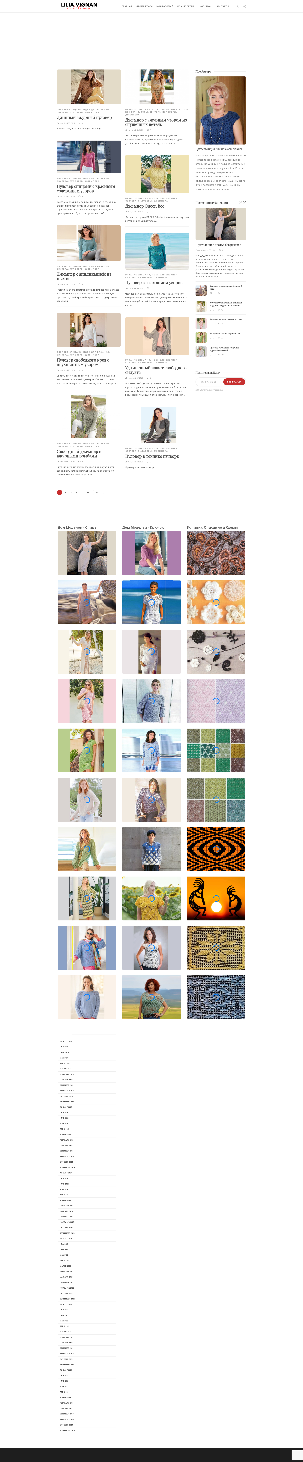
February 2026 (66, 1074)
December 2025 (66, 1085)
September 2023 (67, 1233)
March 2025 (65, 1134)
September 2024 (67, 1167)
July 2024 (64, 1178)
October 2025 (66, 1096)
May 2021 (64, 1386)
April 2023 (64, 1260)
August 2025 (66, 1107)
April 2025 (64, 1129)
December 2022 (66, 1282)
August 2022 (66, 1304)
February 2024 (66, 1205)
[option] (221, 282)
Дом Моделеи (185, 6)
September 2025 (67, 1101)
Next (98, 492)
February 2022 (66, 1337)
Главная (127, 6)
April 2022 (64, 1326)
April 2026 (64, 1063)
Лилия (60, 123)
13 (88, 492)
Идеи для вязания (96, 110)
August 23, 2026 (208, 250)
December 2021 (66, 1348)
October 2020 (66, 1425)
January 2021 (66, 1408)
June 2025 (64, 1118)
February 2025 (66, 1140)
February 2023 (66, 1271)
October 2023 (66, 1227)
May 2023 (64, 1255)
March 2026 (65, 1068)
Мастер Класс (144, 6)
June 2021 (64, 1381)
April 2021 (64, 1392)
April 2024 (64, 1195)
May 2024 (64, 1189)
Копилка (205, 6)
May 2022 (64, 1321)
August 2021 (66, 1370)
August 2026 (66, 1041)
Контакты (223, 6)
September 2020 (67, 1430)
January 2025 (66, 1145)
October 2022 (66, 1293)
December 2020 (66, 1414)
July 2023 (64, 1244)
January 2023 (66, 1277)
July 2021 (64, 1375)
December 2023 (66, 1216)
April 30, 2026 (69, 123)
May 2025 (64, 1123)
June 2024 (64, 1184)
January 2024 (66, 1211)
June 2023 (64, 1249)
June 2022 (64, 1315)
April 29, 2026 (69, 370)
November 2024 (67, 1156)
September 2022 (67, 1299)
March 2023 (65, 1266)
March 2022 (65, 1331)
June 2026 (64, 1052)
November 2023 (67, 1222)
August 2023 (66, 1238)
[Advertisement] (151, 36)
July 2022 (64, 1309)
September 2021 (67, 1364)
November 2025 (67, 1090)
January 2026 (66, 1079)
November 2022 (67, 1288)
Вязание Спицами (69, 110)
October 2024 (66, 1162)
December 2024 (66, 1151)
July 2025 (64, 1112)
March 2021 (65, 1397)
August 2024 (66, 1173)
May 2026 (64, 1058)
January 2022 (66, 1342)
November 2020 (67, 1419)
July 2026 (64, 1047)
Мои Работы (163, 6)
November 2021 (67, 1353)
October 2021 (66, 1359)
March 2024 (65, 1200)
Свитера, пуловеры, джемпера (78, 112)
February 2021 (66, 1403)
